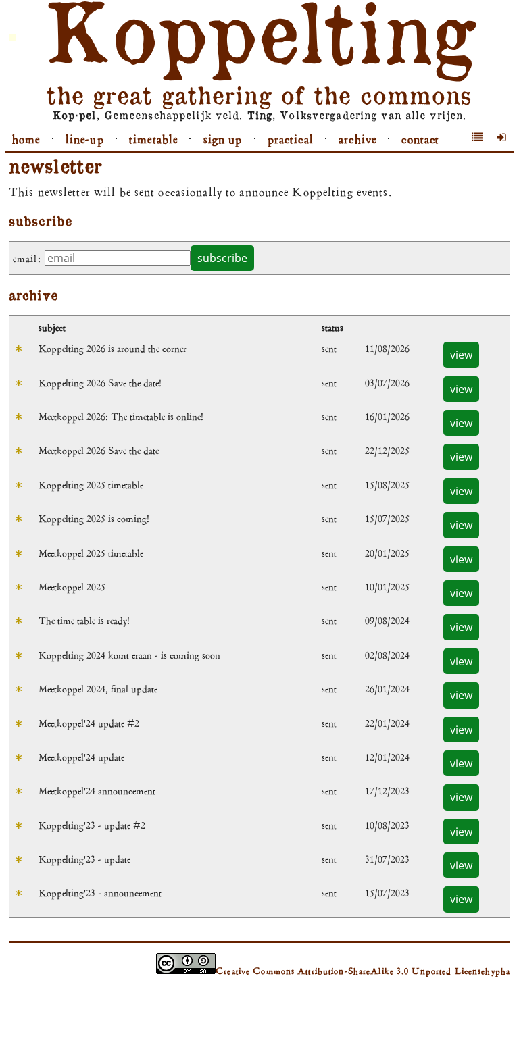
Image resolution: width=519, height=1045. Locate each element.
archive (357, 139)
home (26, 139)
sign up (223, 139)
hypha (497, 971)
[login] (502, 137)
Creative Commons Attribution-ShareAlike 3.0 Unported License (350, 971)
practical (291, 139)
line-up (85, 139)
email (25, 258)
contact (420, 139)
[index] (477, 137)
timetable (153, 139)
